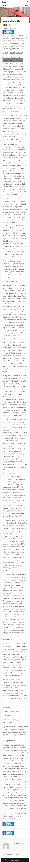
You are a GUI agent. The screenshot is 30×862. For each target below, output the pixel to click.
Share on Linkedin (12, 32)
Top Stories (9, 854)
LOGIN (26, 5)
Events (2, 854)
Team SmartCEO (17, 843)
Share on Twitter (8, 32)
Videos (16, 854)
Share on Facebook (4, 32)
